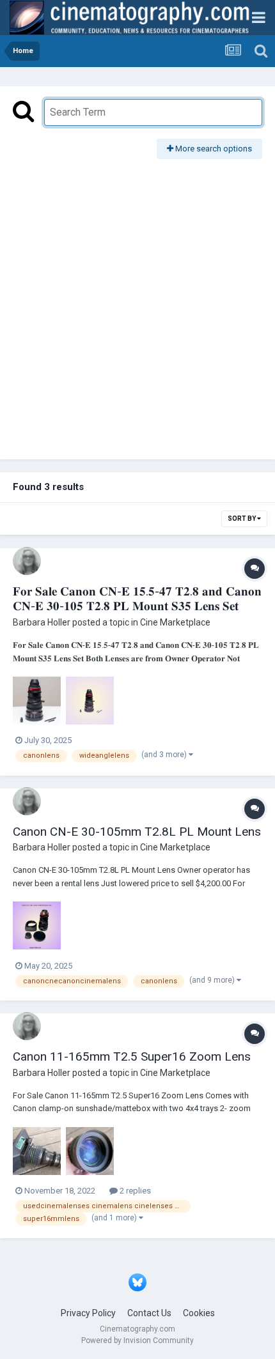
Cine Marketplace (175, 622)
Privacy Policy (88, 1313)
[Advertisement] (137, 302)
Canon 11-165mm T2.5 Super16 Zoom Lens (132, 1056)
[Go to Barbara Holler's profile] (27, 561)
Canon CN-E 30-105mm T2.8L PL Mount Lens (137, 831)
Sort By (242, 518)
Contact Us (149, 1313)
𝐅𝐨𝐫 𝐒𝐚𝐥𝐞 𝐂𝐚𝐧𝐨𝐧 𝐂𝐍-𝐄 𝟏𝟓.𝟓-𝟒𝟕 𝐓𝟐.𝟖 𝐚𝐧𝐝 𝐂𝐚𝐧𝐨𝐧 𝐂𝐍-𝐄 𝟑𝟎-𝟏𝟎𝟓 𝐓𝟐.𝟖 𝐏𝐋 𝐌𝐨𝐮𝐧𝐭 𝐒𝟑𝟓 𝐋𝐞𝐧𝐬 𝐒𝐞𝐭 (137, 598)
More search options (212, 148)
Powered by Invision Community (137, 1340)
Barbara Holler (41, 622)
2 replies (134, 1190)
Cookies (199, 1313)
